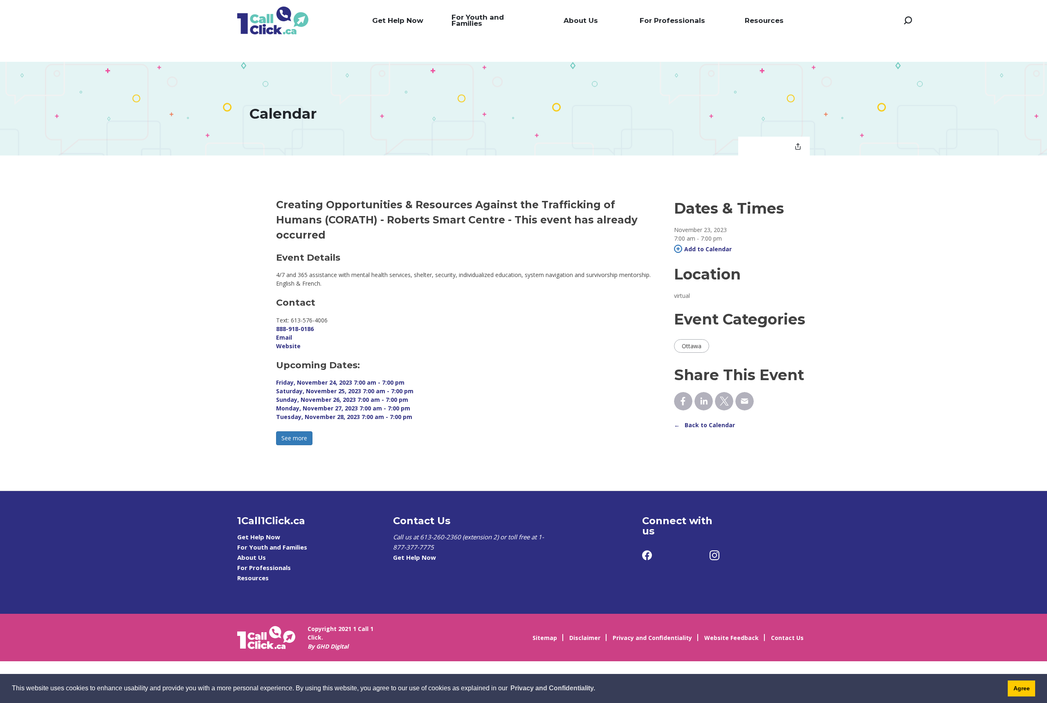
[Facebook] (647, 555)
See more (294, 438)
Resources (764, 20)
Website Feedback (731, 638)
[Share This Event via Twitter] (724, 401)
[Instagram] (714, 555)
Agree (1021, 688)
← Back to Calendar (704, 425)
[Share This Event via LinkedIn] (703, 401)
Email (284, 337)
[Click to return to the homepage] (272, 20)
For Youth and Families (478, 20)
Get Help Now (397, 20)
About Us (581, 20)
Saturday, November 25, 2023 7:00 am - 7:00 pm (344, 391)
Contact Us (787, 638)
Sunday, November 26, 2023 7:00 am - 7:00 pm (342, 399)
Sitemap (544, 638)
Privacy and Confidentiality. (552, 688)
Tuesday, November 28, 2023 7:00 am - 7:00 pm (344, 417)
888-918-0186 (295, 329)
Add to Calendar (708, 249)
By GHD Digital (328, 646)
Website (288, 346)
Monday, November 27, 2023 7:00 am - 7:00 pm (343, 408)
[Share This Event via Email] (744, 401)
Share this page (798, 147)
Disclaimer (584, 638)
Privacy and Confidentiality (652, 638)
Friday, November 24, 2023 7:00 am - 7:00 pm (340, 382)
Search (908, 20)
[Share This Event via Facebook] (683, 401)
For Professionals (672, 20)
